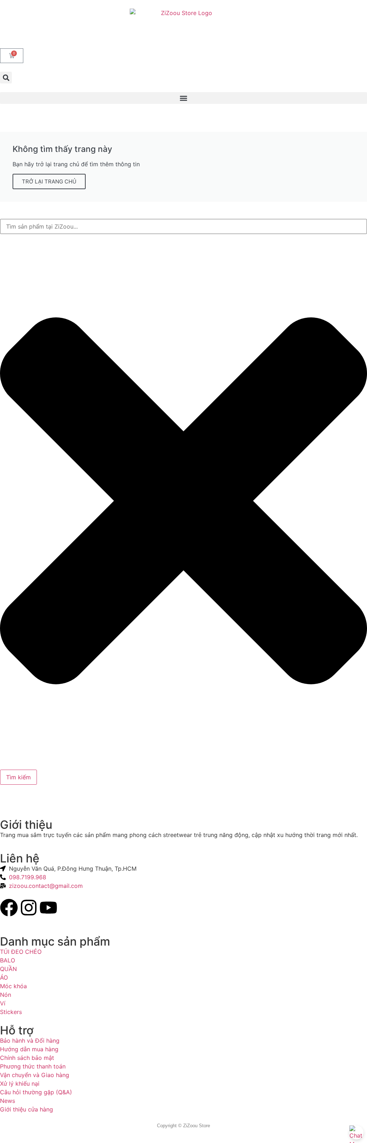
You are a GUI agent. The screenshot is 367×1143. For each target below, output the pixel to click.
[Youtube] (48, 908)
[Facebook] (9, 908)
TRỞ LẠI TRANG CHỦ (49, 181)
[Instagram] (29, 908)
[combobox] (183, 226)
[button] (6, 77)
